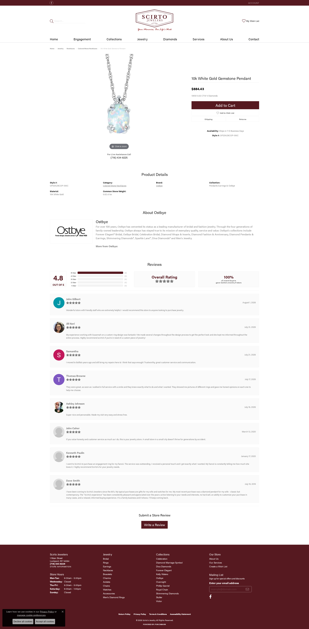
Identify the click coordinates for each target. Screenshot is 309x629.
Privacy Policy (140, 614)
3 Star (73, 279)
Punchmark (160, 624)
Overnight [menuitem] (161, 581)
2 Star (73, 282)
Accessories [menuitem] (109, 593)
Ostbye (159, 185)
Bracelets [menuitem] (107, 574)
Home (54, 39)
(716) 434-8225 (119, 157)
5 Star (73, 272)
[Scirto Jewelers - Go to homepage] (154, 21)
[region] (119, 102)
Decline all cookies (23, 621)
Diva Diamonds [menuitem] (163, 566)
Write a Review (154, 524)
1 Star (73, 285)
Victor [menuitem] (159, 601)
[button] (253, 3)
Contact (253, 39)
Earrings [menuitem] (107, 566)
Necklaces (71, 48)
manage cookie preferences (31, 615)
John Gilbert (73, 299)
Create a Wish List (218, 566)
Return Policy (124, 614)
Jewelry (142, 39)
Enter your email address (224, 583)
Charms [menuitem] (107, 578)
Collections (114, 39)
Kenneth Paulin (75, 453)
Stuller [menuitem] (159, 597)
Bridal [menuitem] (106, 558)
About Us (226, 39)
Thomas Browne (75, 376)
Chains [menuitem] (106, 585)
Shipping (208, 119)
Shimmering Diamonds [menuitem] (167, 593)
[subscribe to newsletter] (247, 589)
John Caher (73, 428)
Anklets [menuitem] (106, 581)
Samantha (72, 351)
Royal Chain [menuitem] (162, 589)
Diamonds (170, 39)
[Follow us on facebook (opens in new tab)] (51, 3)
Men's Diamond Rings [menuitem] (114, 597)
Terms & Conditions (158, 614)
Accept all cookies (45, 621)
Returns (242, 119)
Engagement (82, 39)
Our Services (215, 562)
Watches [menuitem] (107, 589)
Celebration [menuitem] (161, 558)
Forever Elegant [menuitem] (164, 570)
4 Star (73, 276)
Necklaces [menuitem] (108, 570)
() (125, 272)
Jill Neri (70, 323)
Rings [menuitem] (106, 562)
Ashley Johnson (75, 403)
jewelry (60, 48)
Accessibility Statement (180, 614)
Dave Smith (73, 480)
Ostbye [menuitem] (159, 578)
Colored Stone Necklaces (87, 48)
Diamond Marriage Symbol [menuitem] (169, 562)
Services (198, 39)
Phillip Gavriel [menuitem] (162, 585)
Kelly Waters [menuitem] (162, 574)
